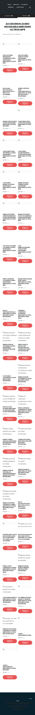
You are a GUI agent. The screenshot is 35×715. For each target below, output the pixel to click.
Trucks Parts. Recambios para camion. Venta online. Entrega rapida (14, 12)
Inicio (9, 4)
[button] (8, 15)
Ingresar (11, 7)
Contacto (16, 4)
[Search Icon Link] (30, 7)
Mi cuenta (24, 4)
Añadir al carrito (10, 70)
